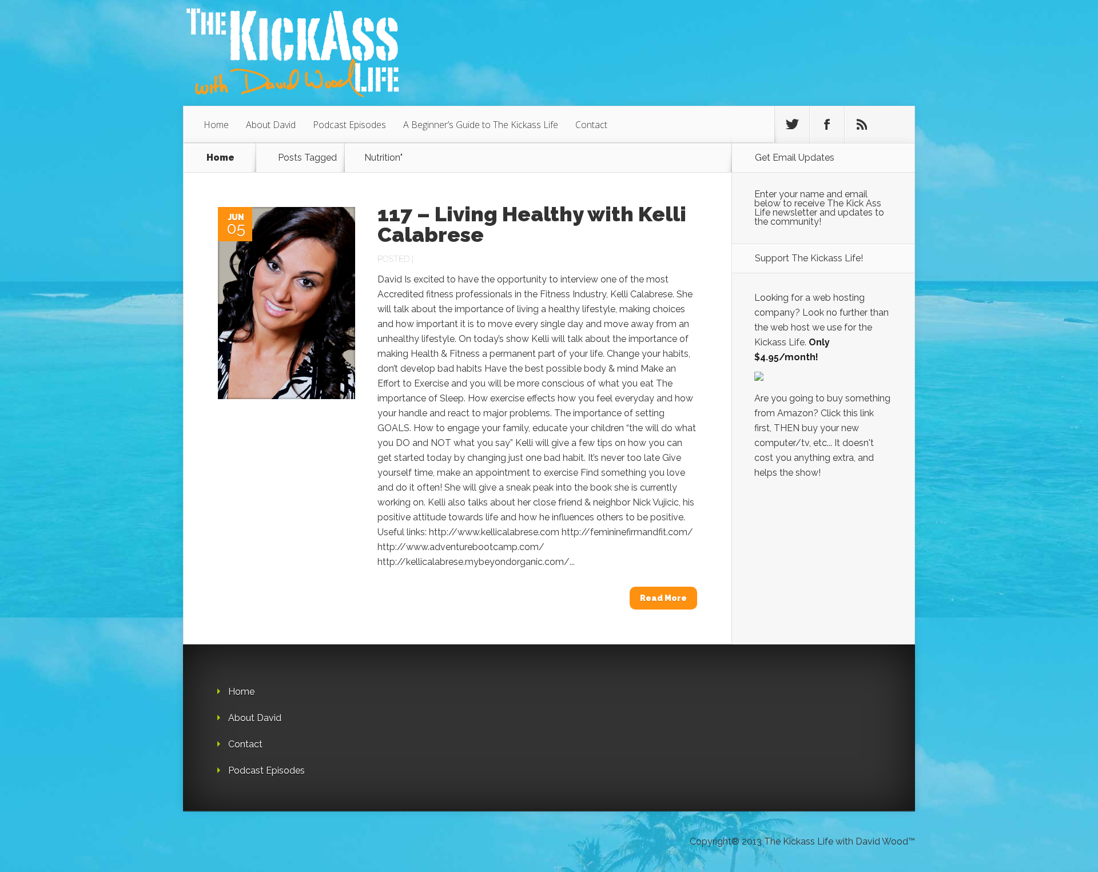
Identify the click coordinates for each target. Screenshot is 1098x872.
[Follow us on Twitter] (792, 124)
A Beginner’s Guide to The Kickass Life (480, 124)
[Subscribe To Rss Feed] (862, 124)
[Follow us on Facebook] (827, 124)
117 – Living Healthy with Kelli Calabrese (531, 224)
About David (271, 124)
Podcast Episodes (349, 124)
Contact (591, 124)
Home (216, 124)
